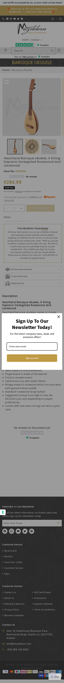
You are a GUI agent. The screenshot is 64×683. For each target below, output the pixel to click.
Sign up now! (32, 358)
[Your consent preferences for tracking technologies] (3, 512)
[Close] (58, 316)
